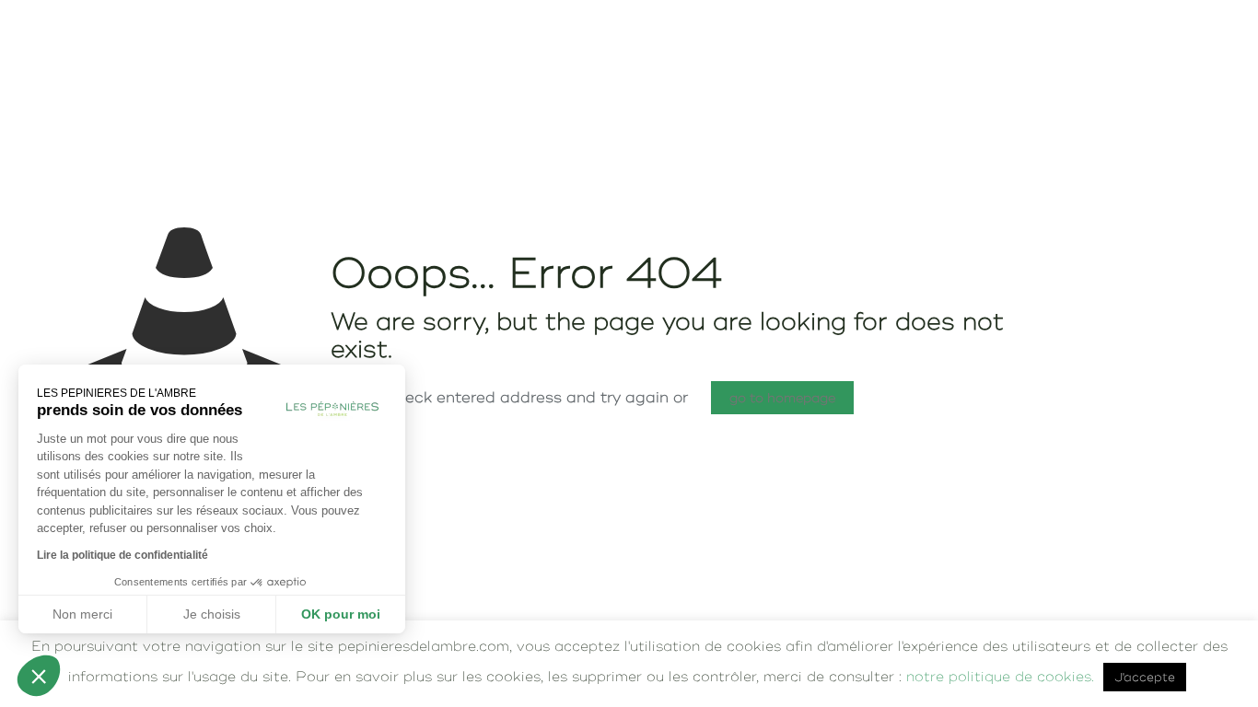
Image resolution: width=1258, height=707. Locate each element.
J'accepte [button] (1144, 677)
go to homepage (782, 397)
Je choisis (211, 614)
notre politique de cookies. (1000, 676)
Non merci (82, 614)
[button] (39, 676)
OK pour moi (340, 614)
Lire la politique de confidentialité (122, 555)
